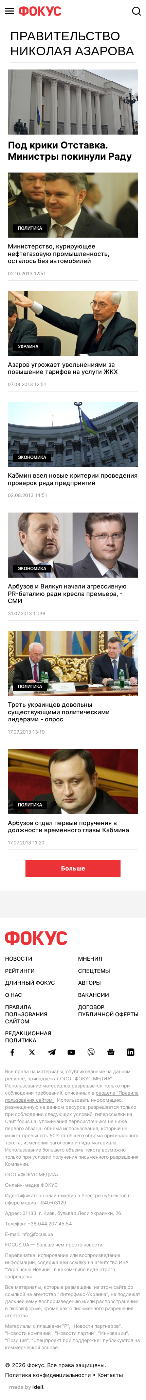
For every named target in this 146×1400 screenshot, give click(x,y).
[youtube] (71, 1052)
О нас (13, 995)
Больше (73, 868)
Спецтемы (94, 970)
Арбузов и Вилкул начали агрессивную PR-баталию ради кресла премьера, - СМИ (67, 593)
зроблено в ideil (27, 1387)
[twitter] (32, 1052)
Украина (28, 346)
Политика (30, 228)
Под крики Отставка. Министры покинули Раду (70, 151)
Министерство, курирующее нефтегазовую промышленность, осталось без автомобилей (58, 253)
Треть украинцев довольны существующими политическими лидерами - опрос (59, 712)
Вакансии (93, 995)
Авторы (89, 982)
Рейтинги (20, 970)
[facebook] (12, 1052)
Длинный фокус (30, 982)
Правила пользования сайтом (26, 1014)
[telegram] (51, 1052)
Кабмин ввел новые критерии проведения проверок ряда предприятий (73, 479)
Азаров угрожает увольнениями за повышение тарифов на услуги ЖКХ (63, 368)
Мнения (90, 958)
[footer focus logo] (36, 938)
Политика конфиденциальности (48, 1375)
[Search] (136, 11)
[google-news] (111, 1052)
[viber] (91, 1052)
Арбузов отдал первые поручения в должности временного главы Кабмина (68, 826)
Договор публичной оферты (108, 1011)
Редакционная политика (28, 1037)
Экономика (32, 457)
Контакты (110, 1375)
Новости (18, 958)
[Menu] (9, 11)
